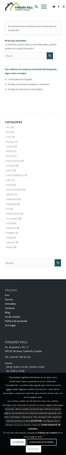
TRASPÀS (11, 242)
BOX (8, 132)
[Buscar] (35, 6)
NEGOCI (10, 194)
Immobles (10, 303)
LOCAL (9, 170)
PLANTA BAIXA (13, 213)
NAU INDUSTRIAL (14, 189)
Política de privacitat (16, 321)
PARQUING (11, 204)
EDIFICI (10, 151)
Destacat (11, 141)
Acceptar (18, 442)
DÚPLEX (10, 146)
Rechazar (33, 448)
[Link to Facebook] (58, 6)
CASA (9, 137)
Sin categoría (12, 218)
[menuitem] (35, 6)
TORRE (9, 237)
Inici (7, 295)
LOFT (9, 180)
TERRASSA (11, 228)
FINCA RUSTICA (13, 161)
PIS (8, 209)
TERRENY (11, 233)
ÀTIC (9, 127)
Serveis (9, 299)
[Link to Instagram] (63, 6)
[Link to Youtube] (53, 6)
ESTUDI (10, 156)
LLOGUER (11, 165)
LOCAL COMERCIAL (15, 175)
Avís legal (10, 325)
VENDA (10, 247)
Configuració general (41, 442)
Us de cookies (12, 316)
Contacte (10, 308)
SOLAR (9, 223)
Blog (7, 312)
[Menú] (42, 6)
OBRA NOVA (12, 199)
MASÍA (9, 185)
